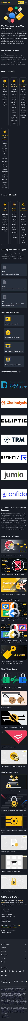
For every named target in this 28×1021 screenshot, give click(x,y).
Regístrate (20, 2)
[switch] (25, 981)
